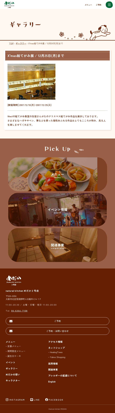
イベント (10, 362)
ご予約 (98, 4)
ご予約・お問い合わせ (57, 331)
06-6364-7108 (19, 310)
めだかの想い (13, 374)
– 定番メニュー (13, 346)
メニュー (88, 4)
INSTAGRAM (17, 399)
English (52, 381)
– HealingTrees (55, 352)
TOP (11, 43)
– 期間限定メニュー (15, 351)
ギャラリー (21, 43)
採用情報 (53, 363)
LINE (37, 399)
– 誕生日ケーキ (13, 356)
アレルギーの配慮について (62, 375)
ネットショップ (56, 347)
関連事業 (53, 369)
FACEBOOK (56, 399)
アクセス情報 (55, 341)
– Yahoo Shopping (56, 357)
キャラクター (13, 380)
